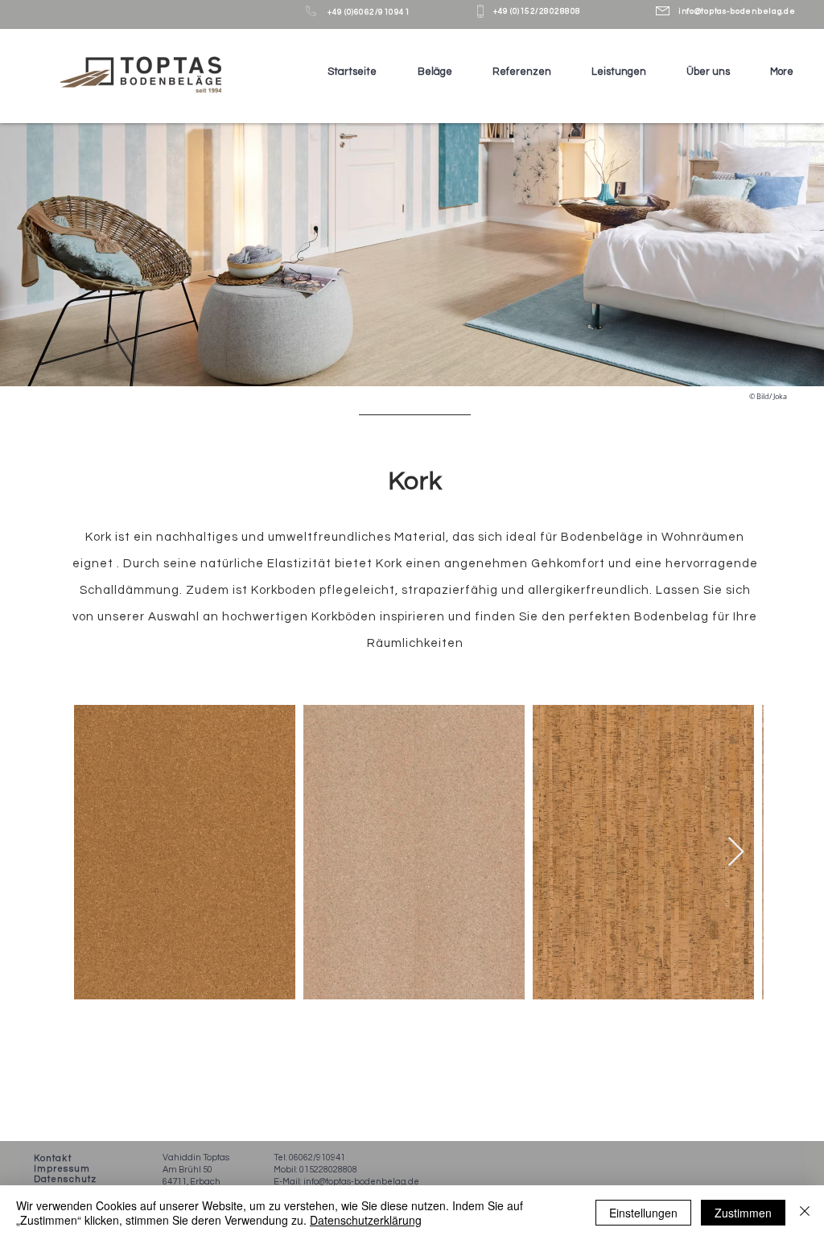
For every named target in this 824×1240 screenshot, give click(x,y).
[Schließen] (804, 1212)
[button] (426, 71)
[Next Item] (736, 852)
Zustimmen (743, 1213)
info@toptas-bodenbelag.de (737, 11)
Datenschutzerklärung (366, 1220)
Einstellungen (643, 1213)
